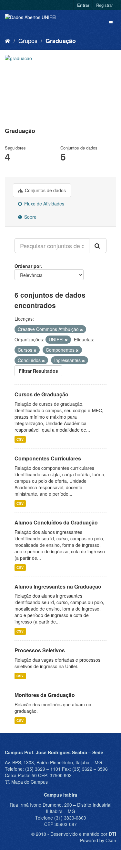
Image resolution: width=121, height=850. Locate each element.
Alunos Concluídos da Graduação (56, 522)
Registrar (104, 5)
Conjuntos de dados (45, 190)
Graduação (60, 41)
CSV (20, 439)
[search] (97, 245)
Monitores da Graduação (45, 695)
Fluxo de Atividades (43, 203)
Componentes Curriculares (48, 458)
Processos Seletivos (40, 650)
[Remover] (81, 329)
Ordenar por (28, 266)
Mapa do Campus (29, 781)
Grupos (27, 40)
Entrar (83, 5)
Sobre (29, 217)
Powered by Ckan (98, 840)
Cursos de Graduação (41, 394)
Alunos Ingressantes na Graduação (58, 586)
